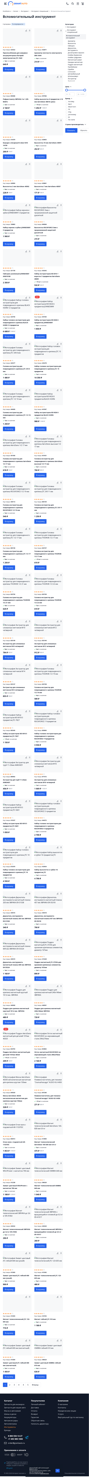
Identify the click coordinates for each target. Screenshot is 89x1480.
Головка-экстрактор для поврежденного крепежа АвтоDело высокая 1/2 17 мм (48, 461)
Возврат (34, 1414)
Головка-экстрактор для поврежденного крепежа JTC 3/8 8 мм (16, 368)
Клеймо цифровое (74, 57)
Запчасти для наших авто (15, 1407)
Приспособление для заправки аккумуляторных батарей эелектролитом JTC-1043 (15, 55)
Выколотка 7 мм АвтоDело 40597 (47, 186)
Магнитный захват (75, 60)
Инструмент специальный (72, 31)
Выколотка (72, 43)
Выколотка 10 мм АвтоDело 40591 (47, 143)
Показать (71, 130)
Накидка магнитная (75, 62)
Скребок (71, 69)
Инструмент (71, 27)
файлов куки (44, 1473)
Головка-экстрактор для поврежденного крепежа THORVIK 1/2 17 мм (47, 553)
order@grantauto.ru (16, 1443)
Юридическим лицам (67, 1411)
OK (58, 1471)
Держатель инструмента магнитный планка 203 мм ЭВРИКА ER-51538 (17, 918)
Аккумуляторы (10, 1417)
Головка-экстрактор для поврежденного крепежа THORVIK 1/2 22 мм (47, 600)
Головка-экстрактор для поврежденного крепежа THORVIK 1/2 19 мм (47, 690)
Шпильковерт (73, 76)
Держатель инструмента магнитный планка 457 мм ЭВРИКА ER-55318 (48, 918)
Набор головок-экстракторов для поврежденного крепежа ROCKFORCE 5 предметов (47, 826)
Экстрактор (72, 79)
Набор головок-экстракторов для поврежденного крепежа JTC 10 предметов (16, 872)
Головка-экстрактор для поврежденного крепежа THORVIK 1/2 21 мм (16, 600)
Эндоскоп (71, 81)
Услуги (61, 1414)
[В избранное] (29, 30)
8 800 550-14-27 (15, 1436)
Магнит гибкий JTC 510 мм (45, 1319)
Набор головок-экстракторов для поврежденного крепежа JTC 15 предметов (47, 368)
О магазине (63, 1404)
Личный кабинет (38, 1404)
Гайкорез (71, 46)
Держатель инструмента (73, 49)
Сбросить (83, 130)
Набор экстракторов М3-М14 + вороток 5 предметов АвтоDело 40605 (47, 276)
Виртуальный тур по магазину (71, 1417)
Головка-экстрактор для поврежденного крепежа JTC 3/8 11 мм (48, 507)
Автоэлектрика (10, 1424)
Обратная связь (38, 1420)
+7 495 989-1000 (15, 1439)
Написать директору (40, 1424)
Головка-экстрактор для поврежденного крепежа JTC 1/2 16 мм (17, 415)
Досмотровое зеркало (76, 53)
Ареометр (71, 41)
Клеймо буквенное (75, 55)
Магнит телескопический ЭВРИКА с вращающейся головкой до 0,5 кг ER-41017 (48, 1231)
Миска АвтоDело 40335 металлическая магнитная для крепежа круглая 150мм (15, 1098)
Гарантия (35, 1417)
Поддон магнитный (75, 65)
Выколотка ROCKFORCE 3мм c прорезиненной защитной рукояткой (46, 230)
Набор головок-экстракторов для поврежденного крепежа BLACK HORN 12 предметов (16, 322)
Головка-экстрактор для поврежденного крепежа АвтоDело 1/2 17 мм (17, 461)
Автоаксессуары (11, 1420)
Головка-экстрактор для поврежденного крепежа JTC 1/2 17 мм (17, 553)
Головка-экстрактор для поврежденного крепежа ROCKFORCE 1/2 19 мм (13, 507)
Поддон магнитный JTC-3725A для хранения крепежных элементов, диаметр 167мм (47, 964)
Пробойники (72, 67)
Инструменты (10, 1427)
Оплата (34, 1411)
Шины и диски (10, 1414)
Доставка (35, 1407)
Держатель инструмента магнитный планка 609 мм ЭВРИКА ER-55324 (17, 964)
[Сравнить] (26, 30)
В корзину (9, 69)
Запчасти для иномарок (14, 1404)
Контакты (62, 1407)
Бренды (7, 1430)
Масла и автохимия (12, 1411)
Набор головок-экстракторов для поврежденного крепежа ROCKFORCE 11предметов (47, 736)
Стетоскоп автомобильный (74, 73)
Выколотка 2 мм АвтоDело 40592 (16, 186)
